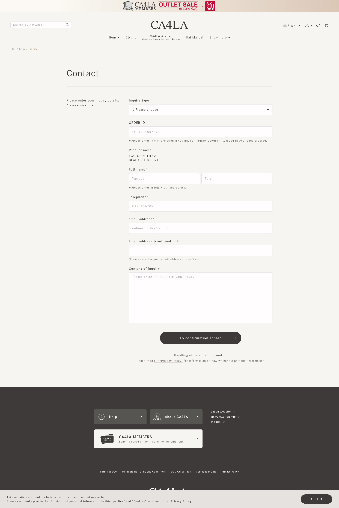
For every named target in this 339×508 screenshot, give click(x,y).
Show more (218, 37)
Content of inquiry (144, 268)
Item (112, 37)
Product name (140, 149)
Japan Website (221, 411)
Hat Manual (194, 37)
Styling (131, 37)
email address (141, 218)
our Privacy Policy (178, 501)
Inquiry (216, 421)
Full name (137, 169)
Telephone (138, 196)
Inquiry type (139, 100)
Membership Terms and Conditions (144, 471)
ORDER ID (137, 122)
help (22, 49)
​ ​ (161, 37)
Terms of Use (108, 471)
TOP (12, 49)
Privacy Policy (230, 471)
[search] (67, 25)
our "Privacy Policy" (168, 360)
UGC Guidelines (181, 471)
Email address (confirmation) (153, 241)
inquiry (33, 49)
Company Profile (206, 471)
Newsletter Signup (223, 416)
